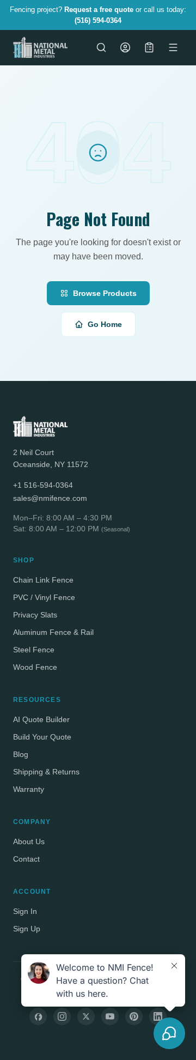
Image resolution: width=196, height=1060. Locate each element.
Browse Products (105, 293)
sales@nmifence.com (50, 498)
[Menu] (173, 47)
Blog (20, 754)
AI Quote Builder (41, 719)
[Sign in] (125, 47)
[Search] (101, 47)
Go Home (105, 324)
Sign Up (26, 928)
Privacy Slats (35, 614)
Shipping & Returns (46, 771)
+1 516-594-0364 (43, 485)
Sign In (25, 911)
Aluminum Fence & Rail (53, 632)
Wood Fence (35, 667)
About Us (29, 841)
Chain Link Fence (43, 580)
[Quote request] (149, 47)
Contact (26, 859)
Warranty (28, 789)
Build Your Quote (42, 736)
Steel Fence (33, 649)
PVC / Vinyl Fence (44, 597)
